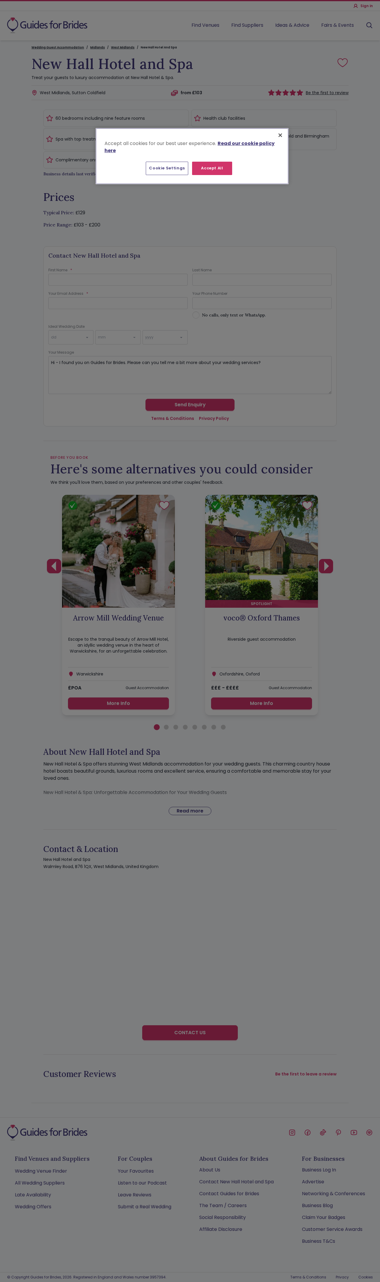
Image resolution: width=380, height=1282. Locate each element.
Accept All (212, 168)
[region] (192, 156)
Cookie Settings (167, 168)
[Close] (280, 135)
